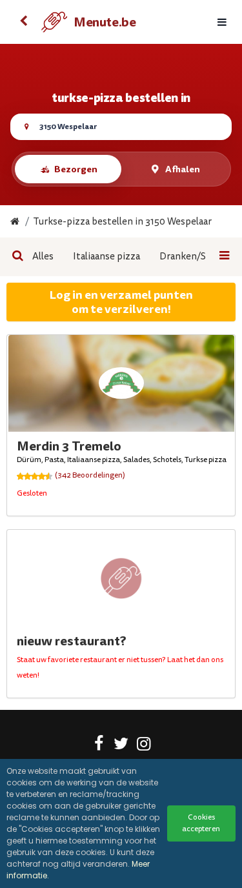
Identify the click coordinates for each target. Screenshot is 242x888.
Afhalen (182, 169)
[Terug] (23, 22)
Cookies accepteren (201, 823)
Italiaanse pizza (106, 256)
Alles (43, 256)
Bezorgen (75, 169)
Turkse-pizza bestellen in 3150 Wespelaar (122, 221)
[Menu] (222, 22)
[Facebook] (98, 746)
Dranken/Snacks (194, 256)
